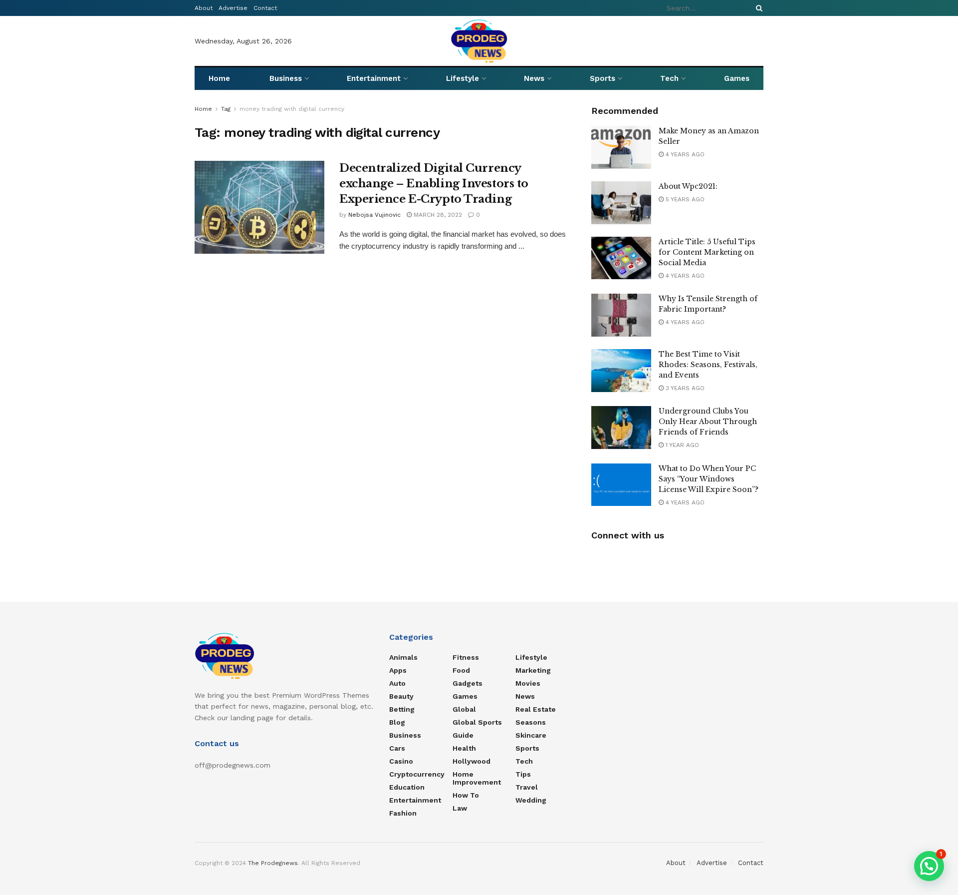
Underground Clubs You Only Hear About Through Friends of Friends (708, 422)
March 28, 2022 (437, 214)
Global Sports (477, 722)
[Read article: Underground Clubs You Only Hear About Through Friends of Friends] (621, 427)
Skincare (530, 735)
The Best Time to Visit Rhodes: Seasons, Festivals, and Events (708, 365)
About (204, 7)
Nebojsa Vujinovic (374, 214)
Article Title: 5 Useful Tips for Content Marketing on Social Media (707, 252)
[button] (929, 866)
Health (464, 748)
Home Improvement (477, 778)
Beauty (401, 696)
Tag (226, 108)
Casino (401, 761)
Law (460, 808)
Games (736, 78)
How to (466, 795)
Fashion (403, 813)
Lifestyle (462, 78)
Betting (402, 709)
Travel (526, 787)
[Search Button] (757, 8)
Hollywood (471, 761)
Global (464, 709)
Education (407, 787)
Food (461, 670)
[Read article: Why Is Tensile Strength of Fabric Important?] (621, 315)
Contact (265, 7)
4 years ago (684, 154)
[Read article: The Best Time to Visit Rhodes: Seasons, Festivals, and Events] (621, 370)
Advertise (233, 7)
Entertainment (374, 78)
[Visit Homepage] (479, 41)
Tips (523, 774)
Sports (602, 78)
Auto (397, 683)
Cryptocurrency (417, 774)
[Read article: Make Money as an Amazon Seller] (621, 147)
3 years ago (684, 388)
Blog (397, 722)
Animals (403, 657)
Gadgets (467, 683)
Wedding (530, 800)
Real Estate (535, 709)
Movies (527, 683)
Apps (398, 670)
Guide (463, 735)
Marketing (533, 670)
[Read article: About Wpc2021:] (621, 202)
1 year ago (681, 445)
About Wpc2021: (688, 186)
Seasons (530, 722)
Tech (669, 78)
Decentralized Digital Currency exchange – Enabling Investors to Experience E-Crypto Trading (433, 183)
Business (285, 78)
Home (219, 78)
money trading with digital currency (292, 108)
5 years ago (684, 199)
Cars (397, 748)
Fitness (466, 657)
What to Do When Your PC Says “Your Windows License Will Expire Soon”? (708, 479)
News (534, 78)
